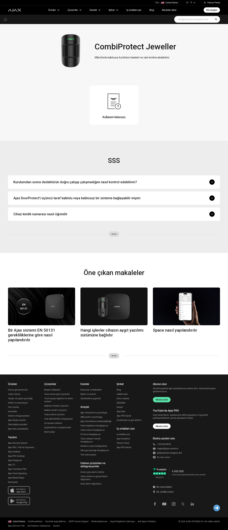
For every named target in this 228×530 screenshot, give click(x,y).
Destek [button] (93, 10)
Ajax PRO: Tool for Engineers (21, 447)
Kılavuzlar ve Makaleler (91, 390)
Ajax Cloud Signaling (17, 473)
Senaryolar (13, 482)
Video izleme (14, 394)
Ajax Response (15, 460)
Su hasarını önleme (53, 423)
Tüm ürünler (13, 407)
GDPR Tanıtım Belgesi (79, 521)
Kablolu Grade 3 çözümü (55, 410)
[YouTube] (164, 503)
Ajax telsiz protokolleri (18, 429)
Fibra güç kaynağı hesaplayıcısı (94, 450)
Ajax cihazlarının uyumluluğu (93, 413)
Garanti (56, 526)
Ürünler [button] (52, 10)
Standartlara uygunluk (90, 398)
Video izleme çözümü (54, 414)
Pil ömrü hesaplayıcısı (90, 434)
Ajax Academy (123, 439)
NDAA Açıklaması (99, 521)
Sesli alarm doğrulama (90, 484)
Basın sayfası (123, 398)
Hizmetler (12, 411)
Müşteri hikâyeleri (52, 390)
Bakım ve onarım (88, 394)
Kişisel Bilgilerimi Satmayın (122, 521)
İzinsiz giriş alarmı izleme (92, 472)
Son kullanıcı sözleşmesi (38, 526)
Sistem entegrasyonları (19, 416)
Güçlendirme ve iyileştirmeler (57, 427)
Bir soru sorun (163, 457)
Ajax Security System (18, 443)
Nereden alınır (169, 10)
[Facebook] (155, 503)
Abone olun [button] (162, 426)
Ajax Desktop (14, 452)
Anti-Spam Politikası (147, 521)
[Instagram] (174, 503)
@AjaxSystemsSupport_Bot (169, 453)
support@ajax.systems (167, 448)
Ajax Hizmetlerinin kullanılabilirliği (95, 421)
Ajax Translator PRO (17, 469)
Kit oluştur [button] (211, 10)
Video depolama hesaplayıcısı (94, 426)
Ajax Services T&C (16, 526)
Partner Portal (123, 443)
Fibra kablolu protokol (17, 424)
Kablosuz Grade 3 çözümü (56, 406)
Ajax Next (121, 411)
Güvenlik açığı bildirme (55, 521)
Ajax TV (11, 465)
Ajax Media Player (16, 478)
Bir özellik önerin (165, 491)
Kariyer (120, 407)
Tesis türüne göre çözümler (57, 394)
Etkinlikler (121, 403)
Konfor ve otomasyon (18, 403)
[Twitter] (183, 503)
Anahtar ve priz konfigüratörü (93, 446)
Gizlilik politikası (35, 521)
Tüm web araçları (88, 455)
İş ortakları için (133, 10)
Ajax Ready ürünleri (17, 420)
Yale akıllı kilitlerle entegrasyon (58, 419)
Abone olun (162, 399)
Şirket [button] (112, 10)
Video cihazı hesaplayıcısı (92, 430)
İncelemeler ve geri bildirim (129, 420)
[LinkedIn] (192, 503)
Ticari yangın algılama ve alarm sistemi (58, 400)
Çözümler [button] (73, 10)
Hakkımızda (122, 394)
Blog (151, 10)
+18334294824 (164, 444)
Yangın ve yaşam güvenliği (20, 398)
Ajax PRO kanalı (124, 416)
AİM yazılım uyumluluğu (91, 417)
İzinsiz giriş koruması (18, 390)
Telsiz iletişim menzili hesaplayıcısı (90, 440)
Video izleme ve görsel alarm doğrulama (93, 478)
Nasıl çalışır (49, 432)
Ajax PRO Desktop (16, 456)
